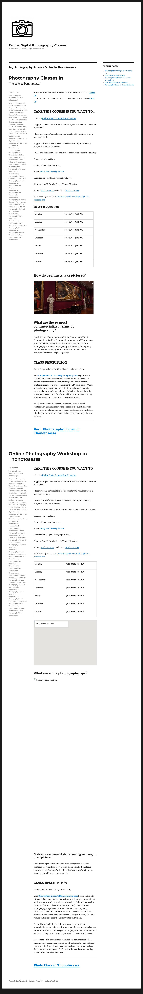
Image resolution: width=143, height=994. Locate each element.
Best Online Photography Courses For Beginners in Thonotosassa (18, 119)
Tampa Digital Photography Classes (37, 45)
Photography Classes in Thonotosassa (36, 80)
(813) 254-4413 (72, 190)
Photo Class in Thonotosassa (57, 965)
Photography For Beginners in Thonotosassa (15, 188)
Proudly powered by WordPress (47, 981)
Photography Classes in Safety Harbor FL (119, 85)
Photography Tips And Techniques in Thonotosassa (17, 211)
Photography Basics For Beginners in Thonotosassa (17, 171)
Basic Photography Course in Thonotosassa (57, 431)
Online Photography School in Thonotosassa (17, 157)
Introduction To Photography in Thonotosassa (14, 152)
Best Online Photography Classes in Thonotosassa (18, 112)
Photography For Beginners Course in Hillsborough (16, 97)
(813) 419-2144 (47, 190)
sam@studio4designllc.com (52, 171)
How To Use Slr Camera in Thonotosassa (18, 145)
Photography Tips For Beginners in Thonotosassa (16, 218)
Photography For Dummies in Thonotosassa (15, 195)
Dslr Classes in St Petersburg (115, 76)
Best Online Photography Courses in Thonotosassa (17, 124)
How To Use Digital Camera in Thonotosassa (18, 141)
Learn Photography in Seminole (116, 83)
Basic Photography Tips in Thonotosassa (16, 237)
